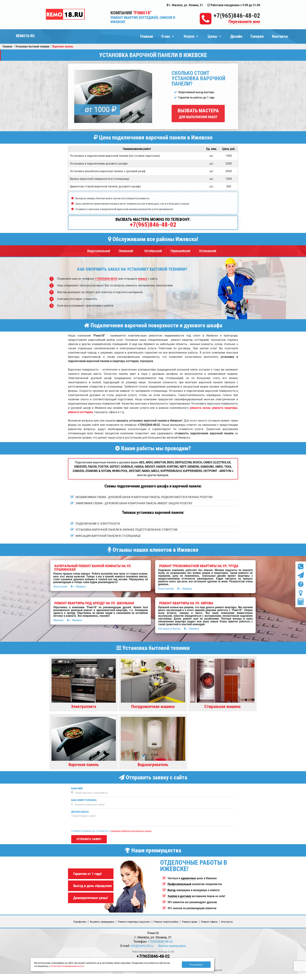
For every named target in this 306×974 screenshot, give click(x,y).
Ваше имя (77, 788)
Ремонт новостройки (166, 921)
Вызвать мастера (198, 113)
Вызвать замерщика (102, 921)
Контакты (280, 36)
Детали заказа (80, 811)
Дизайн (236, 36)
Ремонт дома (189, 921)
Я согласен (196, 964)
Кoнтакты (227, 921)
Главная (146, 36)
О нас (165, 36)
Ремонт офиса (209, 921)
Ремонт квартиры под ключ (134, 921)
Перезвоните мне (244, 21)
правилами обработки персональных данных (131, 831)
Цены (212, 36)
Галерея (257, 36)
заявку (142, 278)
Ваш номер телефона (84, 800)
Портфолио (79, 921)
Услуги (188, 36)
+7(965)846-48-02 (237, 15)
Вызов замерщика (172, 946)
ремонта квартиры (224, 408)
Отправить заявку (88, 839)
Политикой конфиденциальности (67, 966)
